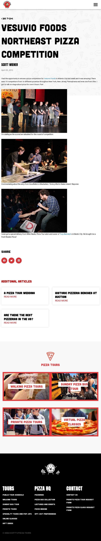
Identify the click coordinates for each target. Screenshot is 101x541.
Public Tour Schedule (13, 495)
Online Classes (10, 518)
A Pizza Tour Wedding (19, 293)
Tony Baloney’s (65, 234)
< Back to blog (7, 18)
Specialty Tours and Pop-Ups (17, 514)
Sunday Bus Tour (11, 504)
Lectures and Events (45, 504)
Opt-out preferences (45, 514)
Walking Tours (10, 499)
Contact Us (72, 495)
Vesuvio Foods (50, 78)
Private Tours (10, 509)
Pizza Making (41, 509)
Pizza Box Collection (45, 499)
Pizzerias (39, 495)
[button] (4, 260)
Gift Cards (8, 523)
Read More (10, 296)
